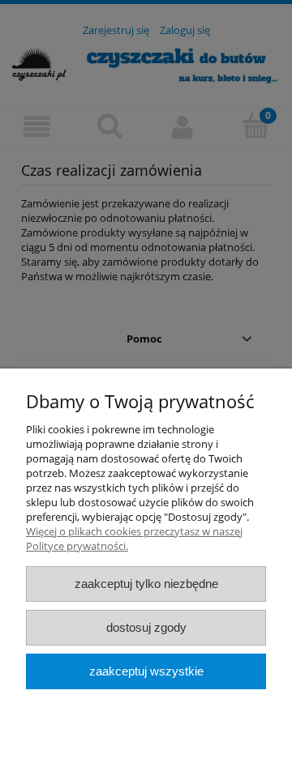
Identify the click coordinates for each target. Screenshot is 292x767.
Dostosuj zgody (146, 627)
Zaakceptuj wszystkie (146, 671)
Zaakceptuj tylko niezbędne (146, 583)
